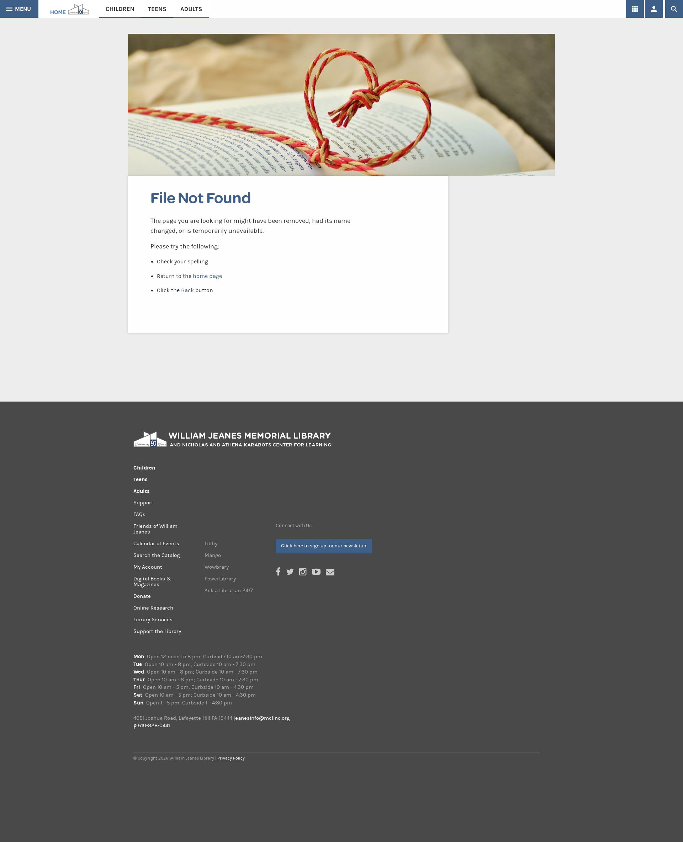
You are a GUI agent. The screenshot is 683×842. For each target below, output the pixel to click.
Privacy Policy (231, 758)
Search (674, 9)
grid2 (635, 9)
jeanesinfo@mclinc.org (261, 718)
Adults (191, 9)
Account (654, 9)
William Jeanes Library (68, 9)
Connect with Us (294, 526)
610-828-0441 (154, 726)
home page (207, 276)
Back (187, 290)
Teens (157, 9)
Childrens (120, 9)
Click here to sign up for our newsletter (323, 546)
